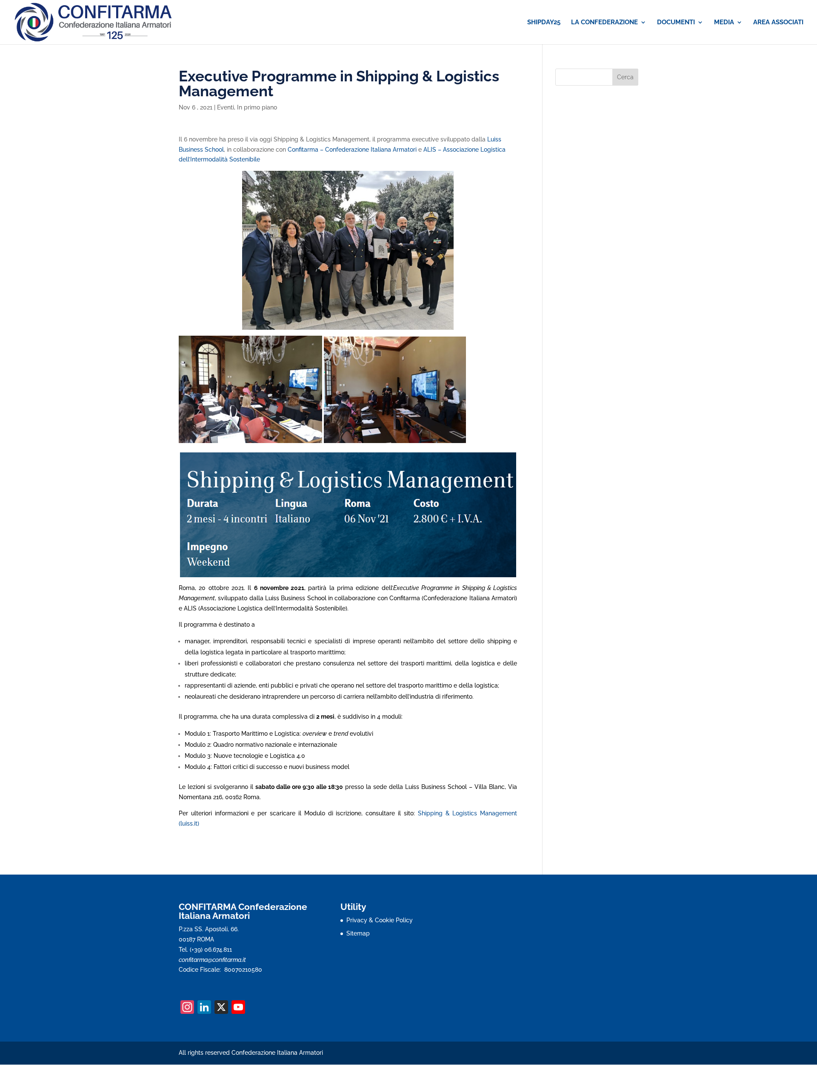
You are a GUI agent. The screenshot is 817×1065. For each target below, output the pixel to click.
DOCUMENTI (676, 22)
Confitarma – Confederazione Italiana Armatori (352, 149)
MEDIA (724, 22)
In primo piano (257, 107)
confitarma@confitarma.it (212, 959)
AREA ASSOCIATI (778, 22)
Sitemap (358, 933)
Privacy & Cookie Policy (379, 920)
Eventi (225, 107)
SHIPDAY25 (543, 22)
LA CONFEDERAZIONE (604, 22)
